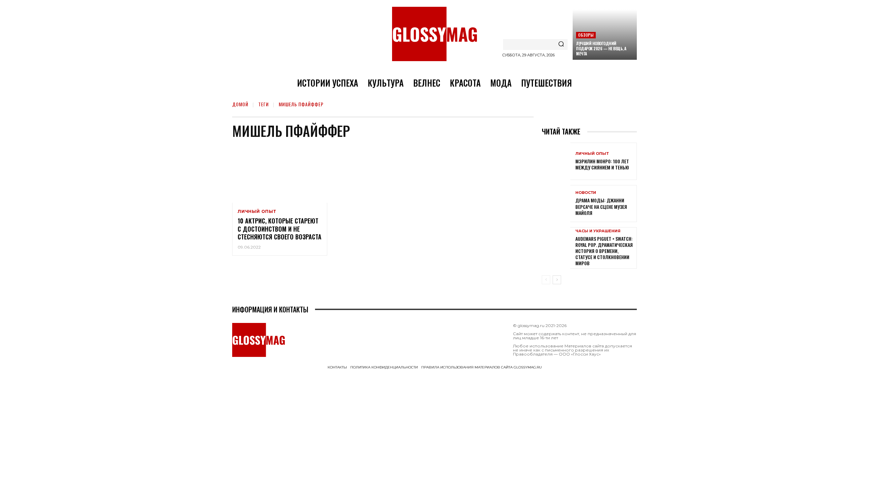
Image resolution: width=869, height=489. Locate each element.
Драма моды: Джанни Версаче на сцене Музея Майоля (601, 206)
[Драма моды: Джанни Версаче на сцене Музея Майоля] (556, 203)
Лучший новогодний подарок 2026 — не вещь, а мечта (601, 48)
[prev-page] (546, 279)
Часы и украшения (598, 231)
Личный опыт (257, 212)
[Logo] (434, 34)
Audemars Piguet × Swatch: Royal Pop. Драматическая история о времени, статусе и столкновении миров (604, 251)
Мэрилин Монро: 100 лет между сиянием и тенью (602, 164)
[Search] (561, 44)
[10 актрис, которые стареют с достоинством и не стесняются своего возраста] (279, 174)
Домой (240, 104)
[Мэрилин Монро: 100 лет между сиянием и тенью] (556, 161)
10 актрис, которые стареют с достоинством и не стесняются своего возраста (279, 228)
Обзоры (585, 35)
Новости (585, 193)
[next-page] (557, 279)
